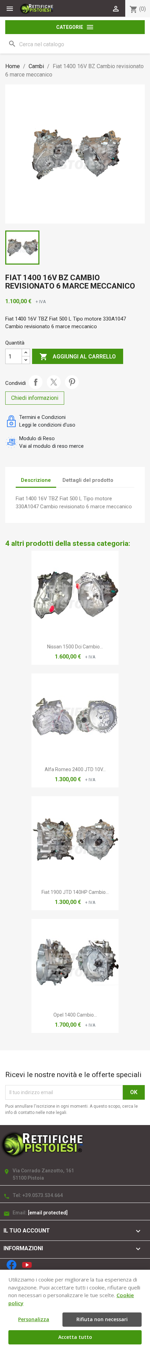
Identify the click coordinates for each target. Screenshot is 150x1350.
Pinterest (72, 382)
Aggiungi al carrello (77, 357)
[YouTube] (27, 1265)
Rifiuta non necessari (102, 1319)
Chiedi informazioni (34, 398)
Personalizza (33, 1319)
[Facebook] (11, 1265)
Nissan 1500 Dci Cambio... (75, 646)
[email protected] (48, 1212)
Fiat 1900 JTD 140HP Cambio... (75, 892)
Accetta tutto (75, 1337)
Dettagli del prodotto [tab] (87, 480)
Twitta (54, 382)
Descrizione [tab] (36, 480)
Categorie (75, 27)
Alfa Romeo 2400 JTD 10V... (75, 769)
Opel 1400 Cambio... (75, 1015)
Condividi (36, 382)
